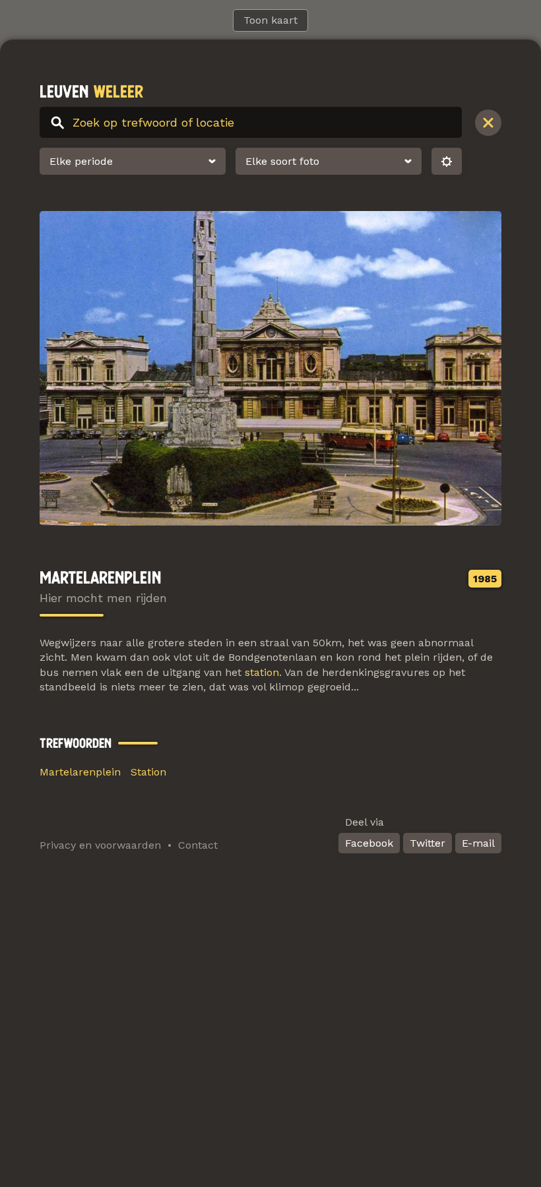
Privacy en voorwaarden (100, 845)
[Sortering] (446, 161)
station (262, 672)
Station (148, 772)
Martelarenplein (80, 772)
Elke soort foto (282, 161)
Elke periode (81, 161)
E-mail (478, 843)
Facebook (369, 843)
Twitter (427, 843)
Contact (198, 845)
